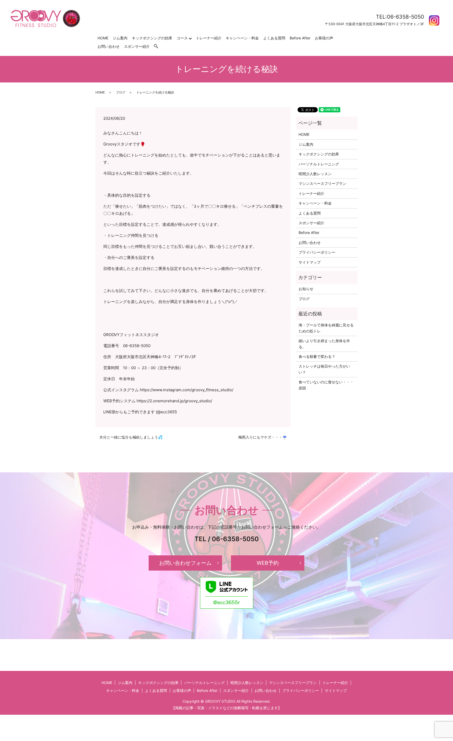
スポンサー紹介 (137, 46)
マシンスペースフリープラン (322, 183)
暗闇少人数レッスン (315, 173)
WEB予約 (268, 563)
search (159, 46)
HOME (103, 38)
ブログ (120, 92)
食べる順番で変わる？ (317, 356)
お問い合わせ (109, 46)
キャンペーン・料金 (242, 38)
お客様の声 (324, 38)
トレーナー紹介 (209, 38)
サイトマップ (310, 262)
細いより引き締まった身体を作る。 (324, 343)
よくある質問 (274, 38)
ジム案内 (120, 38)
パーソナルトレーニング (319, 164)
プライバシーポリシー (317, 252)
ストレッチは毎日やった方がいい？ (324, 369)
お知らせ (306, 288)
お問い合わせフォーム (185, 563)
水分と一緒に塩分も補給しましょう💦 (131, 437)
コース (182, 38)
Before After (300, 38)
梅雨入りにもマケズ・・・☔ (262, 437)
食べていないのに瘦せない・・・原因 (326, 385)
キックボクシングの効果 (152, 38)
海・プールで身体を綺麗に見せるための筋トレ (326, 328)
